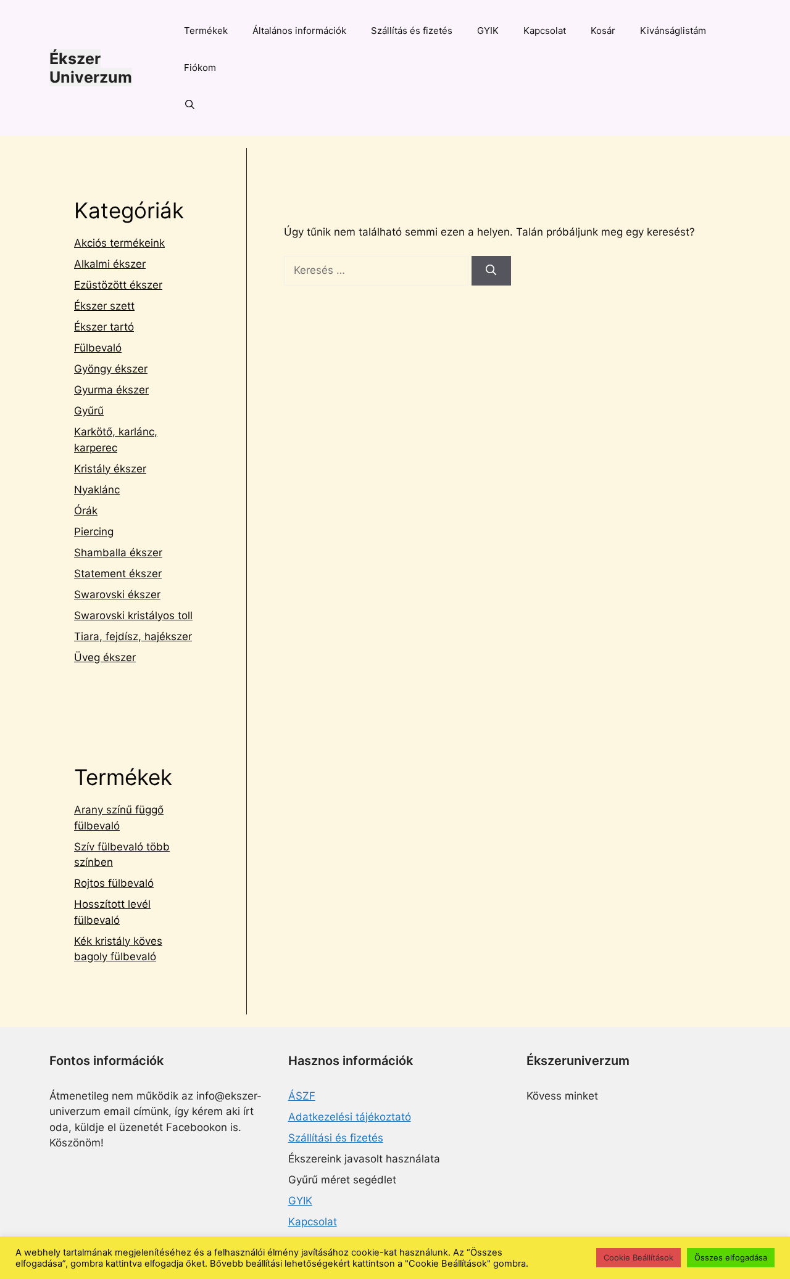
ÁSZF (301, 1096)
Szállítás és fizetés (411, 30)
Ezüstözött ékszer (118, 285)
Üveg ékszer (105, 657)
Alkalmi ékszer (110, 264)
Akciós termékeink (119, 243)
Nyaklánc (97, 489)
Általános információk (299, 30)
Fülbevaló (98, 348)
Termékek (206, 30)
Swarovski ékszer (117, 594)
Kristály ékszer (110, 469)
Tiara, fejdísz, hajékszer (133, 636)
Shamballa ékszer (118, 552)
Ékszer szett (104, 306)
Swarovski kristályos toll (133, 615)
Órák (86, 510)
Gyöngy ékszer (111, 369)
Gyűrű (89, 411)
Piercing (94, 531)
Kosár (603, 30)
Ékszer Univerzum (90, 67)
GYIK (488, 30)
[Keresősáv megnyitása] (190, 104)
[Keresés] (491, 271)
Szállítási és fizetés (335, 1138)
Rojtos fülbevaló (114, 883)
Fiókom (200, 67)
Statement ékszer (118, 573)
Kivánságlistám (673, 30)
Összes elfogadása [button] (730, 1257)
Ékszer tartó (104, 327)
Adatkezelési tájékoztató (349, 1117)
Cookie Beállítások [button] (638, 1257)
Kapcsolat (544, 30)
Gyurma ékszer (111, 390)
